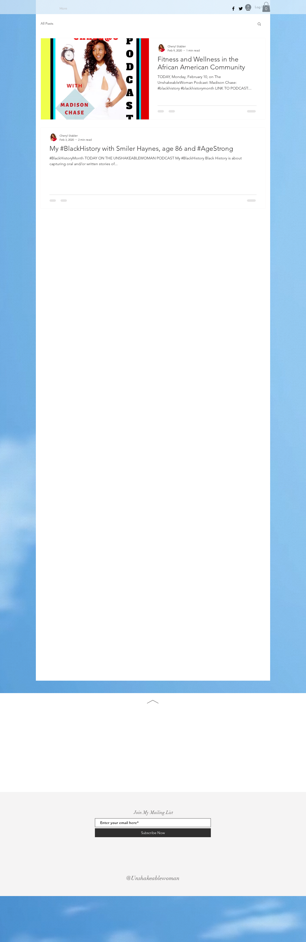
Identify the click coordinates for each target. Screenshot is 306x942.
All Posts (47, 23)
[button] (266, 7)
